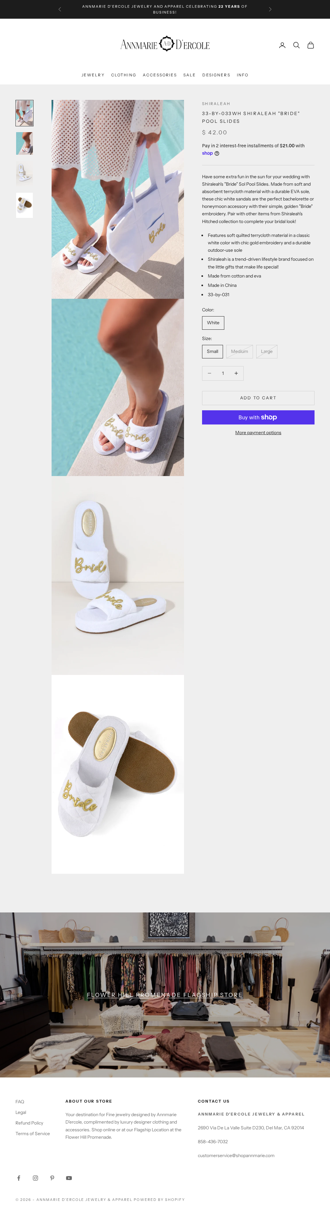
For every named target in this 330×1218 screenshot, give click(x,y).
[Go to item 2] (24, 174)
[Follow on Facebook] (18, 1178)
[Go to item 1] (24, 143)
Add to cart (258, 397)
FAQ (19, 1102)
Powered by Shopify (159, 1199)
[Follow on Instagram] (35, 1178)
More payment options (258, 432)
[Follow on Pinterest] (52, 1178)
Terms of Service (32, 1133)
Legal (20, 1112)
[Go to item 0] (24, 113)
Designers (216, 75)
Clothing (123, 75)
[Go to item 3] (24, 205)
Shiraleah (216, 103)
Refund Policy (29, 1123)
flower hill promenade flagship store (165, 994)
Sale (189, 75)
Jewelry (93, 75)
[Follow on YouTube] (69, 1178)
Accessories (160, 75)
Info (243, 75)
